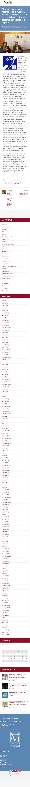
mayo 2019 (4, 512)
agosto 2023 (4, 386)
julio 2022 (4, 418)
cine (19, 182)
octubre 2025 (5, 325)
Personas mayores (6, 278)
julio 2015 (4, 617)
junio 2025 (4, 335)
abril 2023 (4, 396)
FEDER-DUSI (4, 246)
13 (14, 653)
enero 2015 (4, 632)
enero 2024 (4, 376)
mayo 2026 (4, 308)
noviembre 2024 (5, 352)
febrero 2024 (5, 374)
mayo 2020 (4, 482)
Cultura (3, 231)
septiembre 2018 (5, 531)
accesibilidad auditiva (9, 182)
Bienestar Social (14, 180)
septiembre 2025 (5, 327)
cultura (6, 183)
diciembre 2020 (5, 465)
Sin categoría (5, 283)
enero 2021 (4, 462)
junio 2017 (4, 568)
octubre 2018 (5, 529)
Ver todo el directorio (4, 767)
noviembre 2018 (5, 526)
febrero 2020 (5, 489)
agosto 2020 (5, 475)
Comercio (4, 229)
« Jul (3, 664)
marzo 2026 (4, 313)
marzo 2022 (4, 428)
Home (3, 26)
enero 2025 (4, 347)
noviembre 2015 (5, 607)
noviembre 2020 (5, 467)
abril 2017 (4, 573)
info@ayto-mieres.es (6, 727)
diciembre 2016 (5, 583)
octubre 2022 (5, 411)
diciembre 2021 (5, 435)
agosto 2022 (4, 416)
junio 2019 (4, 509)
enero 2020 (4, 492)
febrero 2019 (5, 519)
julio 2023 (4, 389)
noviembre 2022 (5, 408)
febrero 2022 (5, 430)
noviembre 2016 (5, 585)
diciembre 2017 (5, 553)
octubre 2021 (5, 440)
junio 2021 (4, 450)
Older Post (25, 190)
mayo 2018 (4, 541)
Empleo (3, 241)
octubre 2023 (5, 381)
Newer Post (9, 190)
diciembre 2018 (5, 524)
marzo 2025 (4, 342)
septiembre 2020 (5, 472)
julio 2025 (4, 332)
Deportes (4, 234)
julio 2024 (4, 362)
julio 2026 (4, 303)
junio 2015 (4, 620)
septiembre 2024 (5, 357)
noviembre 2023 (5, 379)
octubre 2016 (5, 588)
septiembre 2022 (5, 413)
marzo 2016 (4, 598)
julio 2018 (4, 536)
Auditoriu (16, 182)
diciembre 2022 (5, 406)
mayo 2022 (4, 423)
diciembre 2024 (5, 349)
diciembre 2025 (5, 320)
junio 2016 (4, 590)
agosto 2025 (4, 330)
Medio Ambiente (5, 271)
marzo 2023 (4, 399)
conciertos (23, 182)
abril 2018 (4, 544)
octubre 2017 (5, 558)
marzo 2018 (4, 546)
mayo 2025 (4, 337)
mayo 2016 (4, 593)
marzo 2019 (4, 516)
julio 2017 (4, 566)
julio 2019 (4, 507)
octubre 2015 (5, 610)
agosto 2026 (4, 300)
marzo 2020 (4, 487)
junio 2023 (4, 391)
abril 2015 (4, 625)
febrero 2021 (4, 460)
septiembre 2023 (5, 384)
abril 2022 (4, 426)
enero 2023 (4, 403)
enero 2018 (4, 551)
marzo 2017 (4, 575)
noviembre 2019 (5, 497)
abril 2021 (4, 455)
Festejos (3, 249)
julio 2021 (4, 448)
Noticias (8, 26)
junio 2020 (4, 480)
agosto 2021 (4, 445)
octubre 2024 (5, 354)
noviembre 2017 (5, 556)
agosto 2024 (5, 359)
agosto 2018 (4, 534)
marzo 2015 (4, 627)
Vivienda (4, 290)
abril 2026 (4, 310)
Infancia (4, 258)
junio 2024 (4, 364)
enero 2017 (4, 580)
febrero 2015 (4, 630)
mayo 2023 (4, 394)
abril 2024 (4, 369)
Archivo (3, 224)
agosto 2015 (4, 615)
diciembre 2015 (5, 605)
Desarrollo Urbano (6, 236)
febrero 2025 (5, 345)
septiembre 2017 (5, 561)
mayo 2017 (4, 571)
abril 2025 (4, 340)
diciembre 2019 (5, 494)
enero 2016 (4, 603)
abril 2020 (4, 485)
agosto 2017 (4, 563)
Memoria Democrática (7, 273)
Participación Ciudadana (7, 276)
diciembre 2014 (5, 634)
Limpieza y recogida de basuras (9, 266)
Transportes (4, 286)
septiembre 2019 (5, 502)
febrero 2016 (4, 600)
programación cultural (13, 183)
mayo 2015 (4, 622)
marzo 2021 (4, 458)
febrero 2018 (4, 548)
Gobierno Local (5, 251)
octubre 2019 (5, 499)
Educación (4, 239)
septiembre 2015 (5, 612)
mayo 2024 (4, 367)
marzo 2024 (4, 372)
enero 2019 (4, 521)
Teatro (19, 183)
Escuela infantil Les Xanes (7, 244)
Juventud (4, 263)
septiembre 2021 (5, 443)
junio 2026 (4, 305)
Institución (4, 261)
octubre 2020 (5, 470)
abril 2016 (4, 595)
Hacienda (4, 254)
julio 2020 (4, 477)
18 (7, 656)
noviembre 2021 (5, 438)
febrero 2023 (5, 401)
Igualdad (4, 256)
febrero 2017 (4, 578)
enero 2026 (4, 318)
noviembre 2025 (5, 322)
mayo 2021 (4, 453)
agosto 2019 (4, 504)
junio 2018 (4, 539)
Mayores (4, 268)
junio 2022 (4, 421)
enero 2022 (4, 433)
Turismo (4, 288)
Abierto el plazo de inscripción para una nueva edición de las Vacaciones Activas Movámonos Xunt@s (23, 195)
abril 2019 (4, 514)
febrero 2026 (5, 315)
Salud (3, 281)
